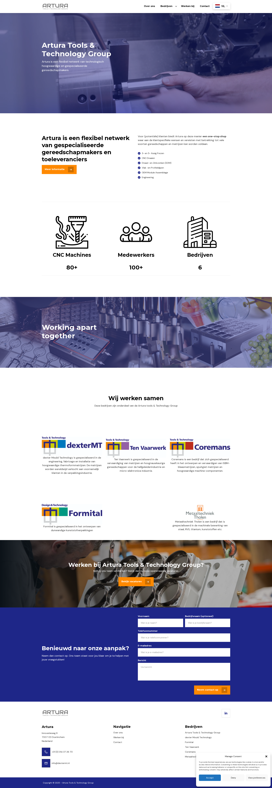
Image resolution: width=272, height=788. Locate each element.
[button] (266, 756)
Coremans (190, 751)
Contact (205, 6)
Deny (233, 777)
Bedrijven (166, 6)
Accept (210, 777)
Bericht (142, 660)
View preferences (256, 777)
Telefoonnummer (148, 630)
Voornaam (143, 616)
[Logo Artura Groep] (55, 6)
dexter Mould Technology (198, 737)
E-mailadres (145, 645)
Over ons (149, 6)
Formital (189, 742)
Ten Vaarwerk (192, 747)
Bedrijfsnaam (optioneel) (199, 616)
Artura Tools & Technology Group (202, 732)
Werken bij (187, 6)
